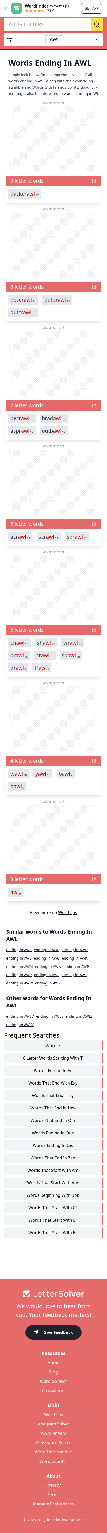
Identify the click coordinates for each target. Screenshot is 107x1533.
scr (48, 536)
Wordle (53, 1045)
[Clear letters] (89, 24)
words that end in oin (53, 1120)
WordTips (67, 912)
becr (22, 418)
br (19, 655)
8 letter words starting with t (53, 1058)
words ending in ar (53, 1070)
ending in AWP (76, 966)
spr (77, 536)
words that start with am (52, 1170)
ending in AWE (19, 958)
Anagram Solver (53, 1424)
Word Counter (53, 1461)
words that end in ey (53, 1095)
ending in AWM (19, 966)
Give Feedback (58, 1332)
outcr (23, 312)
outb (53, 430)
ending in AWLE (49, 1016)
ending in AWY (48, 983)
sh (46, 642)
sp (71, 655)
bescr (23, 299)
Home (53, 1362)
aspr (22, 430)
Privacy (53, 1485)
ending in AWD (75, 949)
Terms (54, 1494)
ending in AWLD (20, 1016)
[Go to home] (53, 1294)
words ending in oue (53, 1133)
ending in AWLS (79, 1016)
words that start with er (53, 1220)
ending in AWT (74, 974)
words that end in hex (52, 1108)
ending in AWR (19, 974)
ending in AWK (75, 958)
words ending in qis (53, 1145)
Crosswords (53, 1390)
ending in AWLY (20, 1024)
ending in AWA (19, 949)
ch (19, 642)
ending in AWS (46, 974)
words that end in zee (53, 1158)
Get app (91, 8)
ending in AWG (47, 958)
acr (20, 536)
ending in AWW (19, 983)
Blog (53, 1372)
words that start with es (52, 1232)
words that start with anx (53, 1183)
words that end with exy (52, 1083)
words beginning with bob (52, 1195)
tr (42, 667)
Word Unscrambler (53, 1452)
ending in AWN (48, 966)
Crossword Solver (53, 1442)
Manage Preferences (53, 1504)
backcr (24, 193)
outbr (57, 299)
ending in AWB (46, 949)
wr (72, 642)
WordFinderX (53, 1433)
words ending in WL (81, 93)
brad (53, 418)
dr (18, 667)
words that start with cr (52, 1208)
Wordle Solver (53, 1381)
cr (45, 655)
